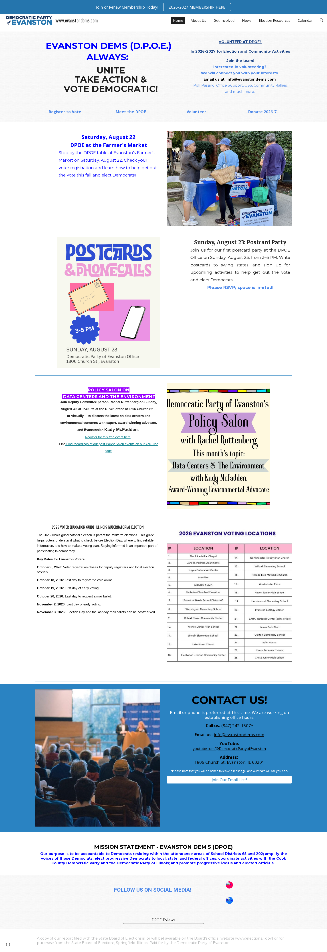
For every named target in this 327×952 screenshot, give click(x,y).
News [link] (246, 20)
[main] (108, 66)
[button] (321, 20)
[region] (163, 7)
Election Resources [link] (274, 20)
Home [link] (178, 20)
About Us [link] (198, 20)
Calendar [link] (305, 20)
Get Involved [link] (224, 20)
